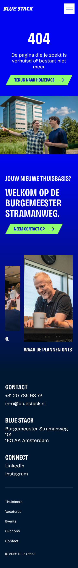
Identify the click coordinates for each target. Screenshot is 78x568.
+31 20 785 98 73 (23, 395)
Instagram (16, 474)
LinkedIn (14, 466)
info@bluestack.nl (25, 403)
